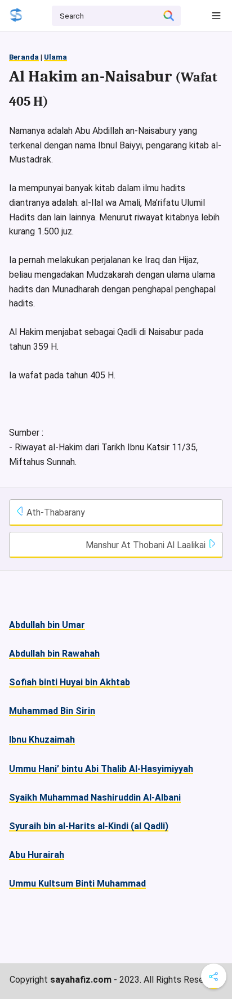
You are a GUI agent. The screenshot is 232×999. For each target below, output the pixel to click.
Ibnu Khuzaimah (42, 739)
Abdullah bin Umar (47, 625)
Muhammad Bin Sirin (52, 711)
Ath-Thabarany (54, 512)
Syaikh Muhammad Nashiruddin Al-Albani (95, 797)
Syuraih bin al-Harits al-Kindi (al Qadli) (88, 826)
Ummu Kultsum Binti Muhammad (77, 883)
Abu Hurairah (36, 854)
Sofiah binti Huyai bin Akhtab (69, 682)
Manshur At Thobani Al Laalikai (147, 545)
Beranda (24, 57)
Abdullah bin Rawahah (54, 653)
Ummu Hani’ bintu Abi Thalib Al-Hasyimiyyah (101, 768)
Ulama (55, 57)
